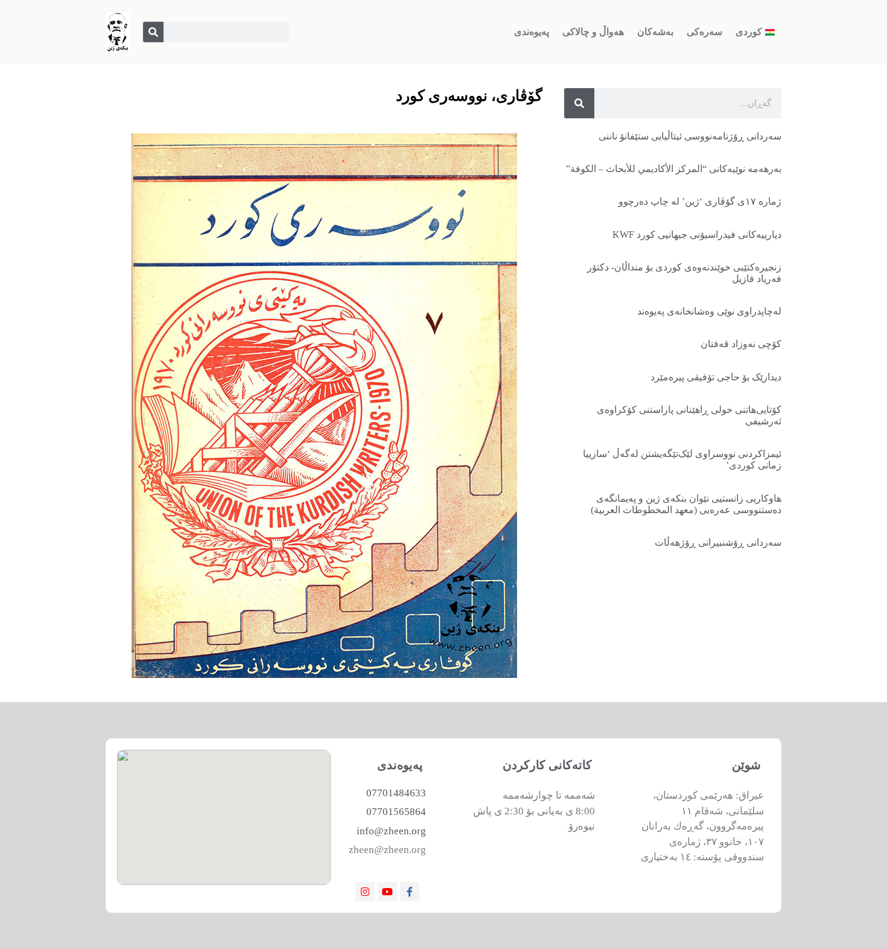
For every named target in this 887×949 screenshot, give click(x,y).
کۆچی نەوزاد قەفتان (741, 344)
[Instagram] (365, 891)
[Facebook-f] (409, 891)
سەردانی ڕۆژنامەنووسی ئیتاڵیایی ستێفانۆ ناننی (690, 136)
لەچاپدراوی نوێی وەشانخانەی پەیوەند (709, 311)
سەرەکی (704, 32)
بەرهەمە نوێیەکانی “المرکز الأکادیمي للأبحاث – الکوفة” (673, 169)
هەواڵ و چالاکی (593, 32)
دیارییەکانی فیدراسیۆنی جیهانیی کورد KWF (696, 234)
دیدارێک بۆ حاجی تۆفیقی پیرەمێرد (715, 377)
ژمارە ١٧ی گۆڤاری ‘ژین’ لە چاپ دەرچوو (699, 201)
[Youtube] (387, 891)
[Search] (153, 32)
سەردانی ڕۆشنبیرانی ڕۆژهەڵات (718, 542)
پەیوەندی (531, 32)
